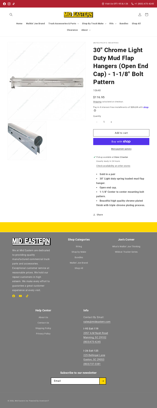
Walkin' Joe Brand (79, 263)
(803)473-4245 (92, 341)
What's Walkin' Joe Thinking (126, 246)
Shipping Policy (43, 328)
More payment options (121, 149)
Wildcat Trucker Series (126, 252)
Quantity (97, 116)
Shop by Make (79, 252)
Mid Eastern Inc (22, 401)
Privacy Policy (43, 333)
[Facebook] (4, 3)
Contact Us (43, 322)
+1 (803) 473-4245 (144, 3)
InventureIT (44, 401)
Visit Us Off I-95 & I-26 (116, 3)
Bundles (79, 257)
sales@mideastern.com (97, 321)
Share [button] (100, 214)
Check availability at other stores (113, 166)
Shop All (79, 268)
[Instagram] (9, 3)
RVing (79, 246)
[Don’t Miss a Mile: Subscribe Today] (102, 381)
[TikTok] (13, 3)
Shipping (97, 102)
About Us (43, 317)
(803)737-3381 (92, 364)
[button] (11, 14)
